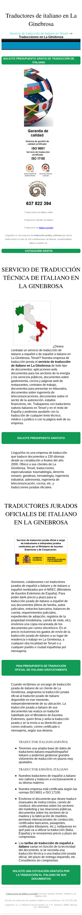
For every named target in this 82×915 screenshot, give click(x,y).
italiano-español (46, 227)
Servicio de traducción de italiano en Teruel (39, 33)
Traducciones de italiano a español (22, 894)
